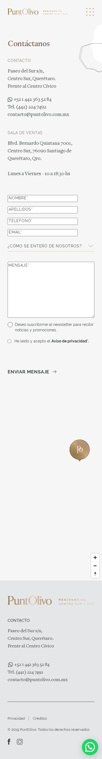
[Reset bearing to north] (95, 574)
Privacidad (16, 718)
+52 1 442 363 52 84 (32, 99)
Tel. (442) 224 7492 (27, 107)
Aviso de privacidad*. (70, 341)
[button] (90, 747)
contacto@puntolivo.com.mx (38, 114)
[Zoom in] (95, 557)
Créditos (40, 718)
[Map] (51, 490)
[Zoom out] (95, 566)
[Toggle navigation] (82, 11)
